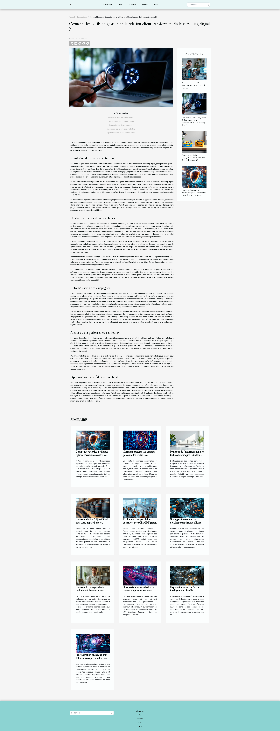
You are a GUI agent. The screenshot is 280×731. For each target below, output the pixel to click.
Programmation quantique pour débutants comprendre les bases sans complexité (92, 658)
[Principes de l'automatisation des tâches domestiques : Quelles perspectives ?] (187, 440)
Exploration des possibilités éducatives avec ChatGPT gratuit (140, 521)
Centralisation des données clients (121, 121)
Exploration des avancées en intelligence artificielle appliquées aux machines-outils (186, 590)
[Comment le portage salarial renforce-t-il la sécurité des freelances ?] (93, 576)
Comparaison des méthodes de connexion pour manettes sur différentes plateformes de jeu (138, 590)
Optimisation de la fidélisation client (121, 133)
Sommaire (122, 113)
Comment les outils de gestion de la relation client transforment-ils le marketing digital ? (194, 121)
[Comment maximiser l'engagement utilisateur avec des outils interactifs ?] (194, 142)
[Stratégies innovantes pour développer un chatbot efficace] (187, 508)
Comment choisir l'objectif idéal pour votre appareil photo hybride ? (92, 523)
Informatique (107, 5)
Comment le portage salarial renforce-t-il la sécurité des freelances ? (90, 590)
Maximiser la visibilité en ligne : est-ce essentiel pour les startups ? (194, 85)
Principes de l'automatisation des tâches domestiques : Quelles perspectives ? (187, 455)
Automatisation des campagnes (121, 125)
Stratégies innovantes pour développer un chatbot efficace (185, 521)
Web (120, 5)
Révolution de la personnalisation (121, 118)
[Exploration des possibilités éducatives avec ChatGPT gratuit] (140, 508)
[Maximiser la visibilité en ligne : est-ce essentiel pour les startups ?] (194, 69)
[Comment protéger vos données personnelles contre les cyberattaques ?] (140, 440)
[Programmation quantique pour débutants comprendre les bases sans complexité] (93, 643)
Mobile (145, 5)
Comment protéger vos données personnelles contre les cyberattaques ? (139, 455)
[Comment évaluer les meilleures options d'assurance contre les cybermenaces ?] (194, 177)
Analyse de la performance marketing (121, 129)
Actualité (132, 5)
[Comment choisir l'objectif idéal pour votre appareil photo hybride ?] (93, 508)
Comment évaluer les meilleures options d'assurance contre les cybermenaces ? (194, 192)
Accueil (72, 17)
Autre (156, 5)
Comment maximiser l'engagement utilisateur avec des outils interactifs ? (193, 157)
